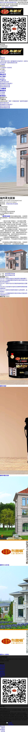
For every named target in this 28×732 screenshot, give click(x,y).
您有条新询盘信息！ (7, 7)
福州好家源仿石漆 (5, 86)
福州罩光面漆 (24, 101)
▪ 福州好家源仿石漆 (12, 62)
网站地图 (2, 675)
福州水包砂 (3, 386)
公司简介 (2, 78)
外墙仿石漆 (16, 101)
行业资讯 (2, 94)
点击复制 (14, 710)
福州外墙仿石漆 (4, 81)
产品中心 (2, 670)
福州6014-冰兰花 (4, 565)
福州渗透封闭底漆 (10, 273)
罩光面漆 (15, 204)
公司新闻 (2, 92)
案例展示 (2, 671)
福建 (9, 724)
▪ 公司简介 (3, 71)
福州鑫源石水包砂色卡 (6, 83)
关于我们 (2, 666)
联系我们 (2, 72)
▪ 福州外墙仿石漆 (4, 61)
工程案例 (2, 64)
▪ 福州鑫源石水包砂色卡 (16, 61)
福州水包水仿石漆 (5, 85)
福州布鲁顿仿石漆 (10, 275)
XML (1, 676)
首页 (10, 101)
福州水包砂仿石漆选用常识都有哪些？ (13, 278)
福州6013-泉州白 (4, 654)
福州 (12, 724)
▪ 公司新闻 (3, 67)
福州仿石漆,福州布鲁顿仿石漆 (8, 2)
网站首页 (2, 58)
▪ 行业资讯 (9, 67)
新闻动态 (2, 668)
